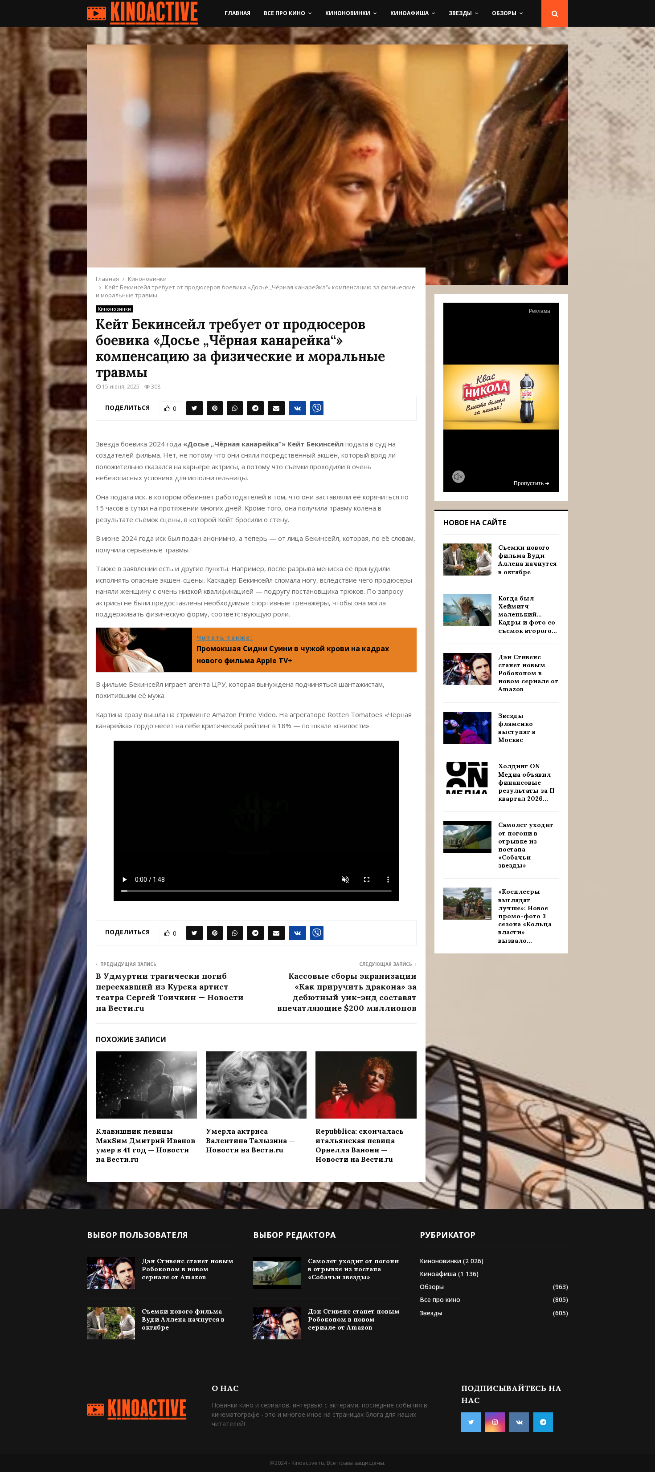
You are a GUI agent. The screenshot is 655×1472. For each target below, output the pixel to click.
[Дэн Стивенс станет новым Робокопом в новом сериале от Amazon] (467, 669)
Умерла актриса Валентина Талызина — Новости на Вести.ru (250, 1140)
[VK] (519, 1422)
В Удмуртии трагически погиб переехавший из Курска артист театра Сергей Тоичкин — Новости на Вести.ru (170, 992)
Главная (237, 13)
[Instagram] (495, 1422)
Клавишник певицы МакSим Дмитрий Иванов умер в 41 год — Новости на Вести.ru (145, 1145)
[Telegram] (543, 1422)
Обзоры (504, 13)
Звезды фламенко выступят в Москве (517, 728)
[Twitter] (471, 1422)
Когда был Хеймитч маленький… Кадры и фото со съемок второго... (527, 614)
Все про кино (284, 13)
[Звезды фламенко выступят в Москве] (467, 728)
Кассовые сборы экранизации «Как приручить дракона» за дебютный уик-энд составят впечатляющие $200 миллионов (347, 992)
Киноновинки (347, 13)
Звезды (460, 13)
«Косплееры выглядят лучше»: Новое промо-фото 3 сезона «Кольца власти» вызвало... (525, 916)
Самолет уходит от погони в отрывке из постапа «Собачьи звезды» (353, 1269)
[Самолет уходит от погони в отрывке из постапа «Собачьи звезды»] (467, 837)
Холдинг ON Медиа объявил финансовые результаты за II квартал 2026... (526, 782)
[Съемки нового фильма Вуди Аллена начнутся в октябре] (467, 559)
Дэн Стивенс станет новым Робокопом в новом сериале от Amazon (528, 673)
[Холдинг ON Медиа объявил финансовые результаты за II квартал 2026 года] (467, 778)
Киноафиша (409, 13)
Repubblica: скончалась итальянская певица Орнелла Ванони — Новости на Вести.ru (359, 1145)
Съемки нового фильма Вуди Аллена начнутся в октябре (527, 559)
